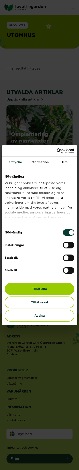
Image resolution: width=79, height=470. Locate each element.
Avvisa (39, 315)
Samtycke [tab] (14, 162)
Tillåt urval (39, 302)
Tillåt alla (39, 289)
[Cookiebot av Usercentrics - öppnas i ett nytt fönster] (56, 151)
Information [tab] (39, 162)
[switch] (68, 245)
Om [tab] (64, 162)
